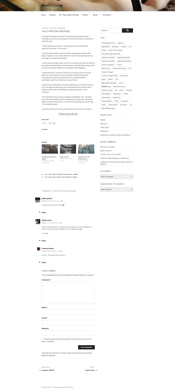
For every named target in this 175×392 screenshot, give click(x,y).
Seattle (102, 120)
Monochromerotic (119, 86)
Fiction (48, 177)
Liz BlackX (103, 162)
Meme (76, 174)
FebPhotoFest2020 (124, 61)
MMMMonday (106, 86)
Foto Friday (124, 76)
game (103, 79)
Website (45, 329)
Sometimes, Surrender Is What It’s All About (115, 135)
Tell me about (112, 105)
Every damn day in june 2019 (110, 54)
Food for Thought (107, 72)
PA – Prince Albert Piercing (69, 15)
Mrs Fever (103, 147)
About (95, 15)
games (110, 79)
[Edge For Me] (68, 149)
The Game (123, 105)
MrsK (102, 150)
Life (116, 79)
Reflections (104, 131)
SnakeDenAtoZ (106, 101)
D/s (130, 46)
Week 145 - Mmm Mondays (109, 158)
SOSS (116, 101)
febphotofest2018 (123, 57)
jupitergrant (47, 198)
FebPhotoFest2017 (108, 57)
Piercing (129, 90)
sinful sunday (105, 97)
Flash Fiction (105, 68)
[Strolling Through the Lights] (50, 149)
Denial (103, 50)
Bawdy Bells (105, 46)
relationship (117, 94)
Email (44, 318)
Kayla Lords (47, 220)
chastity (123, 46)
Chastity (52, 15)
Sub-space (124, 101)
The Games (106, 15)
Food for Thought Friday (109, 76)
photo (122, 90)
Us (130, 105)
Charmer (61, 28)
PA (116, 90)
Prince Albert (105, 94)
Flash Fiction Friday (119, 68)
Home (44, 15)
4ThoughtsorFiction (108, 43)
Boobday (115, 46)
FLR (129, 68)
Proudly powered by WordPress (62, 387)
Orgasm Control (106, 90)
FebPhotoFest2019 (108, 61)
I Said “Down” (104, 127)
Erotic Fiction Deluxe (115, 50)
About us (121, 43)
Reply (44, 212)
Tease (103, 105)
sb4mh (125, 94)
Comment (46, 280)
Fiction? (85, 15)
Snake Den (116, 97)
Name (45, 307)
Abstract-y (104, 124)
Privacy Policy (45, 387)
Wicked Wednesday (108, 108)
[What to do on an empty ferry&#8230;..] (86, 149)
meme (75, 177)
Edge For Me (64, 157)
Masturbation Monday (63, 174)
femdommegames (107, 65)
